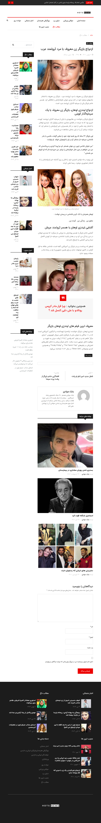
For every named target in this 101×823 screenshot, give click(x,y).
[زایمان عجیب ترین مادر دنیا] (25, 262)
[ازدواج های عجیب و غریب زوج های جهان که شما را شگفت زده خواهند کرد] (25, 299)
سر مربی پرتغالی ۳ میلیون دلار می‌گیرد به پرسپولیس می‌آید (23, 362)
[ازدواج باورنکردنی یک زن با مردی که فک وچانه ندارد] (85, 774)
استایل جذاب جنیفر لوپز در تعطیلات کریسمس (24, 369)
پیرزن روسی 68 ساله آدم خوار (14, 281)
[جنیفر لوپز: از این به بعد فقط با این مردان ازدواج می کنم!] (25, 225)
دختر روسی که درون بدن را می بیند (66, 746)
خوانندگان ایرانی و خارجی (40, 755)
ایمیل (91, 637)
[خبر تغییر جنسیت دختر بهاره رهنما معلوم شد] (25, 151)
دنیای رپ (56, 20)
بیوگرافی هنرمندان (43, 20)
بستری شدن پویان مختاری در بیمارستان (75, 470)
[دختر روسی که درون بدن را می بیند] (85, 749)
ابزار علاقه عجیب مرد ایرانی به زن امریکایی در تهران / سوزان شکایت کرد (67, 760)
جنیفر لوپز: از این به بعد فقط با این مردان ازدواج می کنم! (14, 229)
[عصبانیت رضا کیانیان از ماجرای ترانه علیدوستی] (25, 129)
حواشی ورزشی (68, 20)
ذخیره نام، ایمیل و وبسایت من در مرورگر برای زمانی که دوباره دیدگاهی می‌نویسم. (69, 662)
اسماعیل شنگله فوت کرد (82, 515)
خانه (91, 35)
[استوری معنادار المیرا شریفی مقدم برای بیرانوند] (25, 67)
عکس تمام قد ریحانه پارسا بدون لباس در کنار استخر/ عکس (64, 2)
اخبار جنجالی (29, 20)
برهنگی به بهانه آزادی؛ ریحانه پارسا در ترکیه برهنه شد (14, 205)
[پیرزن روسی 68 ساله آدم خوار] (25, 281)
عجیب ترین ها (44, 26)
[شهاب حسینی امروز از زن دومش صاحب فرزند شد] (25, 181)
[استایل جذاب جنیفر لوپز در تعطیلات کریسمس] (25, 108)
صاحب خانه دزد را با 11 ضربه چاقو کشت (23, 348)
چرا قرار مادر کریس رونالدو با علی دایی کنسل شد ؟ (63, 308)
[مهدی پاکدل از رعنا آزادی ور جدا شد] (25, 90)
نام (91, 627)
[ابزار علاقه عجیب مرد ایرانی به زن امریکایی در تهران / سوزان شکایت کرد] (85, 762)
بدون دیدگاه (67, 55)
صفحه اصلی (81, 20)
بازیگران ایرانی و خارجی (28, 750)
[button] (12, 2)
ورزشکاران (45, 759)
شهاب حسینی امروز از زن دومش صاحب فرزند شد (14, 183)
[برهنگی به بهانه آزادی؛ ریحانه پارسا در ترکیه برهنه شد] (25, 202)
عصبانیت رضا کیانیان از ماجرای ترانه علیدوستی (14, 131)
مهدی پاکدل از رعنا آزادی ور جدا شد (14, 90)
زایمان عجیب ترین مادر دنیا (14, 262)
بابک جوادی (68, 391)
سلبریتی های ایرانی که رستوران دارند (77, 570)
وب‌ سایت (90, 648)
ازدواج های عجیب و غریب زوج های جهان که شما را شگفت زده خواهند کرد (14, 306)
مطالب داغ (56, 26)
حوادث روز (17, 20)
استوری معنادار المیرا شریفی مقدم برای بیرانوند (14, 69)
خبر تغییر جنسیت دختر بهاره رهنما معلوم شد (14, 152)
